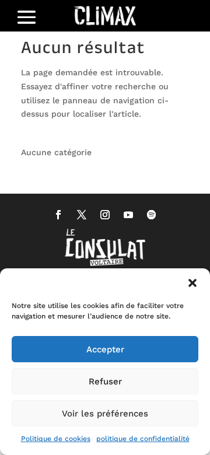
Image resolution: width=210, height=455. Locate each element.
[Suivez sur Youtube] (128, 214)
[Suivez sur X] (81, 214)
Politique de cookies (55, 439)
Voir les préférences (105, 413)
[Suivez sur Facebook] (58, 214)
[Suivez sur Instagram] (105, 214)
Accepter (105, 349)
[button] (192, 283)
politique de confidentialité (143, 439)
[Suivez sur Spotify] (151, 214)
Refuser (105, 381)
